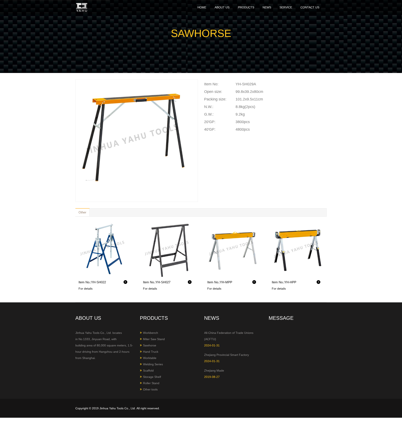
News (267, 7)
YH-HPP (290, 282)
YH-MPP (226, 282)
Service (286, 7)
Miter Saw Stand (154, 339)
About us (222, 7)
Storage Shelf (152, 376)
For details (86, 288)
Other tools (150, 389)
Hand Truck (150, 351)
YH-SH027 (163, 282)
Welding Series (153, 364)
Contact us (309, 7)
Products (246, 7)
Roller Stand (151, 383)
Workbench (150, 332)
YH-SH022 (98, 282)
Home (201, 7)
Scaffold (148, 370)
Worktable (149, 358)
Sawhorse (149, 345)
